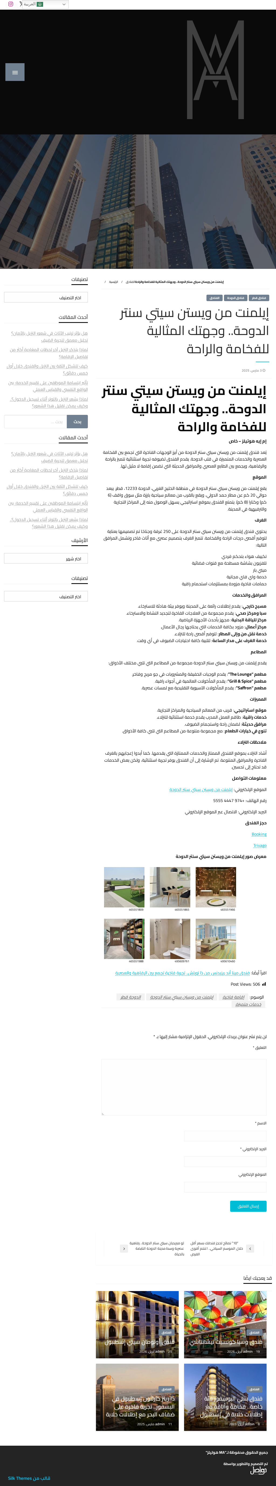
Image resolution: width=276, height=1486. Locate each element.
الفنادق (130, 281)
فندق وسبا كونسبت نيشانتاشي (226, 1342)
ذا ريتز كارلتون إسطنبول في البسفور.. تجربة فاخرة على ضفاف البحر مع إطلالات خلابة (140, 1406)
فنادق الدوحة (235, 298)
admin (248, 1351)
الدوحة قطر (130, 996)
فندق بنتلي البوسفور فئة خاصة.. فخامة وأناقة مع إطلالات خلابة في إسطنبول (231, 1406)
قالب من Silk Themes (29, 1478)
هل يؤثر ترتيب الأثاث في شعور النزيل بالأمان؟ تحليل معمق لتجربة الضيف (49, 336)
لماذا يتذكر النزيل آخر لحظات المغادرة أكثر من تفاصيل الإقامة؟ (49, 353)
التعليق (260, 1047)
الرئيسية (113, 281)
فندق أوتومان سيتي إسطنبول (139, 1342)
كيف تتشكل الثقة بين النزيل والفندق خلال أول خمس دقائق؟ (47, 369)
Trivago (260, 845)
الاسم (261, 1123)
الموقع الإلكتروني (253, 1174)
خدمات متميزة (248, 1004)
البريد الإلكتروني (253, 1149)
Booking (259, 834)
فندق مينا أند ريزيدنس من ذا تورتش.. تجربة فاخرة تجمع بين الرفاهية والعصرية (182, 973)
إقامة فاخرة (233, 996)
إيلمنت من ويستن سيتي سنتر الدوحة (201, 789)
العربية (30, 4)
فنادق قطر (259, 298)
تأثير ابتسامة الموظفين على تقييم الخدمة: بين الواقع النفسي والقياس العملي (48, 386)
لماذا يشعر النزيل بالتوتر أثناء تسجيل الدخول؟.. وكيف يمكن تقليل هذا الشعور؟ (49, 402)
